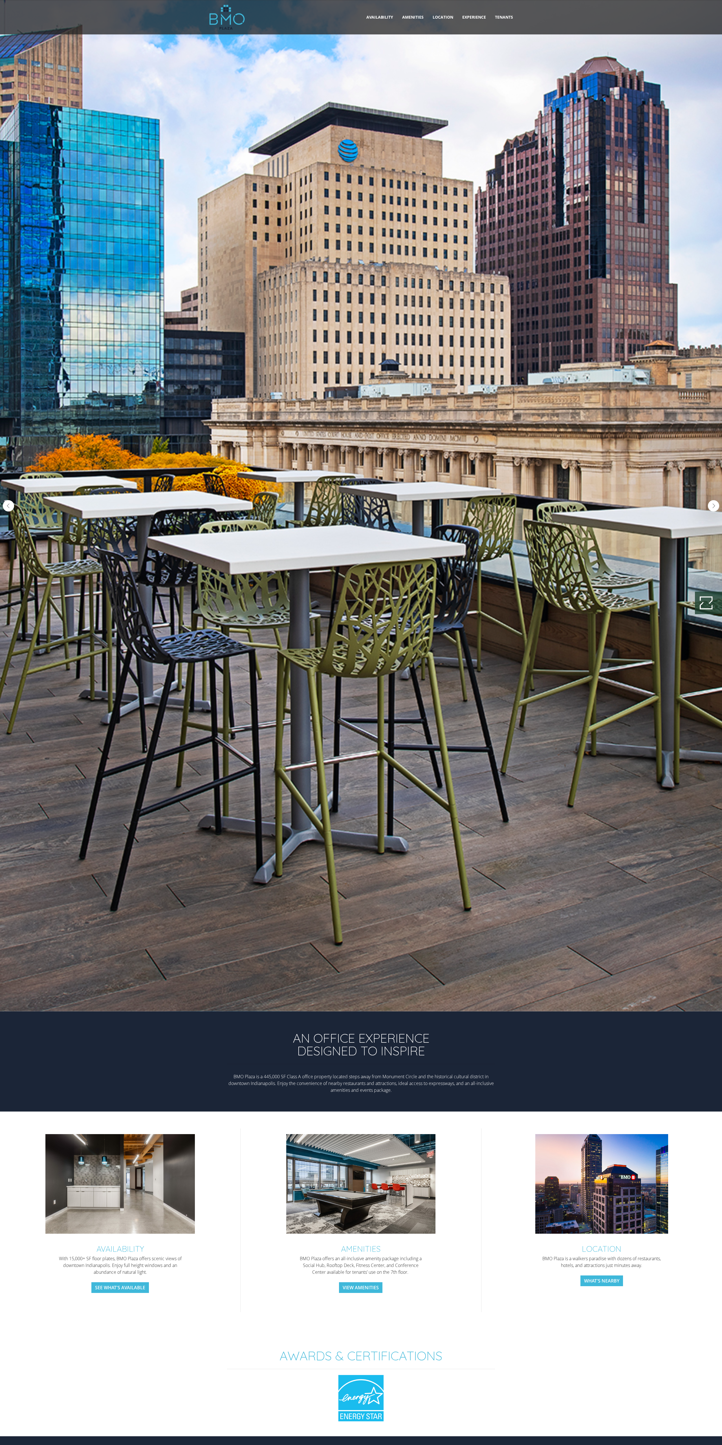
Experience (474, 17)
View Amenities (361, 1287)
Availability (379, 17)
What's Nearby (601, 1281)
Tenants (504, 17)
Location (443, 17)
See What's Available (120, 1287)
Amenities (413, 17)
